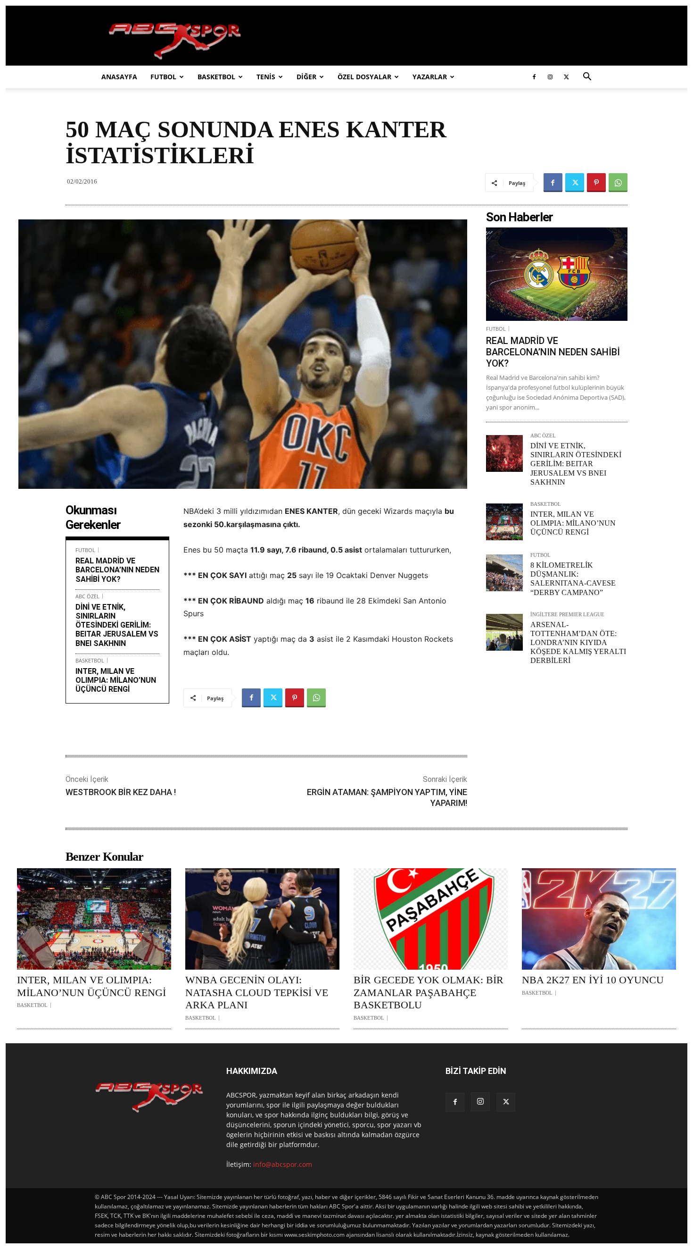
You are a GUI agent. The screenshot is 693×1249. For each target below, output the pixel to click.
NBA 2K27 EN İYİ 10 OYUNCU (593, 980)
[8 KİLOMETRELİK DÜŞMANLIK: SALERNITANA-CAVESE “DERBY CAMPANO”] (504, 572)
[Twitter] (566, 77)
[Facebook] (534, 77)
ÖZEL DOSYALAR (364, 76)
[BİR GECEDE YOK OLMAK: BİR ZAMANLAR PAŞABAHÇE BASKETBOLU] (431, 919)
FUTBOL (163, 76)
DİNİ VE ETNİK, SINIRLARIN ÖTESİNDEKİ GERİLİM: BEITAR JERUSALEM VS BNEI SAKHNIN (116, 625)
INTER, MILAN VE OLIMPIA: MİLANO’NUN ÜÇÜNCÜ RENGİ (115, 680)
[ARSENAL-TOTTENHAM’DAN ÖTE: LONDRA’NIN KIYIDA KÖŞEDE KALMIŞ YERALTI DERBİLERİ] (504, 632)
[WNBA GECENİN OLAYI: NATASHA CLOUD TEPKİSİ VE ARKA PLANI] (262, 919)
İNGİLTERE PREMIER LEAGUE (567, 614)
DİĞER (306, 76)
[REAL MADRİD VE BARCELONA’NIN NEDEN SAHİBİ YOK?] (556, 274)
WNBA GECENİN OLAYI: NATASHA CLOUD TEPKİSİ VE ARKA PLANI (256, 992)
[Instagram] (550, 77)
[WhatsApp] (618, 182)
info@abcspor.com (282, 1164)
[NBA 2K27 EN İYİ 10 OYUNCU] (599, 919)
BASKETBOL (216, 76)
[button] (587, 77)
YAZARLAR (429, 76)
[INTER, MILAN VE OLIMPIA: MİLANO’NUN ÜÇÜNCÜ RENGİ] (504, 521)
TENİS (265, 76)
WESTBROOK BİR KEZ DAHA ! (121, 792)
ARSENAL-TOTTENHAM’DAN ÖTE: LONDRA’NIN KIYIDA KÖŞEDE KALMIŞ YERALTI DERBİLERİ (578, 642)
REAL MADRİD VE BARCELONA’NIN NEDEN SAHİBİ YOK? (117, 569)
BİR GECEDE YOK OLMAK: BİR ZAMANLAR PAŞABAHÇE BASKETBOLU (428, 992)
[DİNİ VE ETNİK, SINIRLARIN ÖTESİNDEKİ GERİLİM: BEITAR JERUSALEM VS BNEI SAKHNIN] (504, 453)
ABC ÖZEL (87, 596)
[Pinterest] (596, 182)
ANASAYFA (119, 76)
